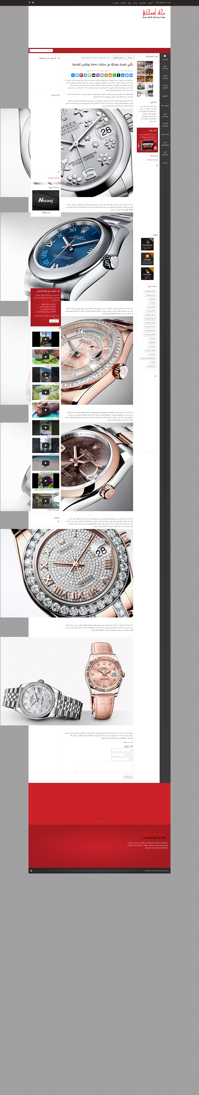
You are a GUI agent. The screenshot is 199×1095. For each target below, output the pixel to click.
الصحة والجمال (150, 330)
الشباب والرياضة (149, 334)
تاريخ (153, 362)
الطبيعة (152, 299)
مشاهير (152, 354)
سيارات (152, 338)
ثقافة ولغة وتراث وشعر (148, 358)
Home (130, 58)
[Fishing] (45, 374)
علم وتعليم (151, 366)
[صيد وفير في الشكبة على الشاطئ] (45, 463)
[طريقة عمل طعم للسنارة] (45, 357)
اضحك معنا (151, 307)
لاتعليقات (88, 71)
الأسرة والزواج (150, 291)
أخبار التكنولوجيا (150, 318)
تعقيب (131, 742)
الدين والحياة (150, 295)
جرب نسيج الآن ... (99, 818)
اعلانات (152, 303)
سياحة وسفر (150, 311)
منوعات (152, 346)
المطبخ (152, 342)
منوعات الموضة (118, 58)
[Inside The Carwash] (45, 501)
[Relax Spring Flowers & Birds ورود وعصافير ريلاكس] (45, 481)
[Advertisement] (69, 28)
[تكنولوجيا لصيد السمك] (45, 427)
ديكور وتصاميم (150, 315)
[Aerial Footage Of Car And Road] (45, 392)
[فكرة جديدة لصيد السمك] (45, 410)
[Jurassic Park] (45, 339)
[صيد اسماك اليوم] (45, 445)
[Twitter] (33, 2)
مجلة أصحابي (126, 71)
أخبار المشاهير (150, 322)
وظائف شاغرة (150, 350)
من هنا (53, 321)
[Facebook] (29, 2)
